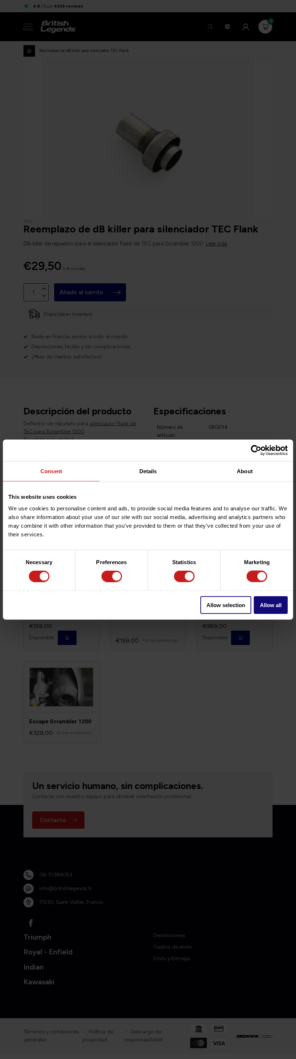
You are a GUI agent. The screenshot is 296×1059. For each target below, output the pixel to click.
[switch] (111, 576)
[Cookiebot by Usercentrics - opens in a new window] (256, 450)
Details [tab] (148, 471)
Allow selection (225, 605)
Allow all (271, 605)
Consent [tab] (51, 471)
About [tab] (245, 471)
